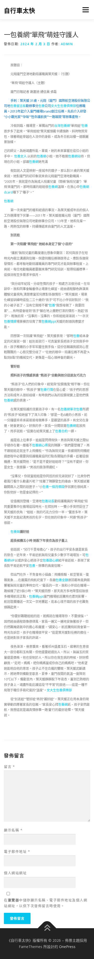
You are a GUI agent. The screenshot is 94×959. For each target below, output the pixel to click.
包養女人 (20, 156)
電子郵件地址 (17, 851)
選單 (84, 10)
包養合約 (61, 431)
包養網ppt (49, 321)
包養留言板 (18, 106)
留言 (9, 766)
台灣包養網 (62, 125)
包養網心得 (40, 445)
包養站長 (48, 501)
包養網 (41, 156)
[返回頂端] (47, 928)
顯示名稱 (13, 830)
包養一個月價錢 (53, 487)
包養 (41, 106)
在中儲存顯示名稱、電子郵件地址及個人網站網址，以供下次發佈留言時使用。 (45, 903)
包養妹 (15, 531)
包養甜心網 (50, 560)
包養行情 (46, 389)
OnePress (67, 946)
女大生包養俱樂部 (63, 106)
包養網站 (74, 156)
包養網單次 (68, 409)
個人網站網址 (15, 872)
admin (67, 44)
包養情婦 (10, 321)
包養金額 (62, 580)
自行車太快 (19, 10)
